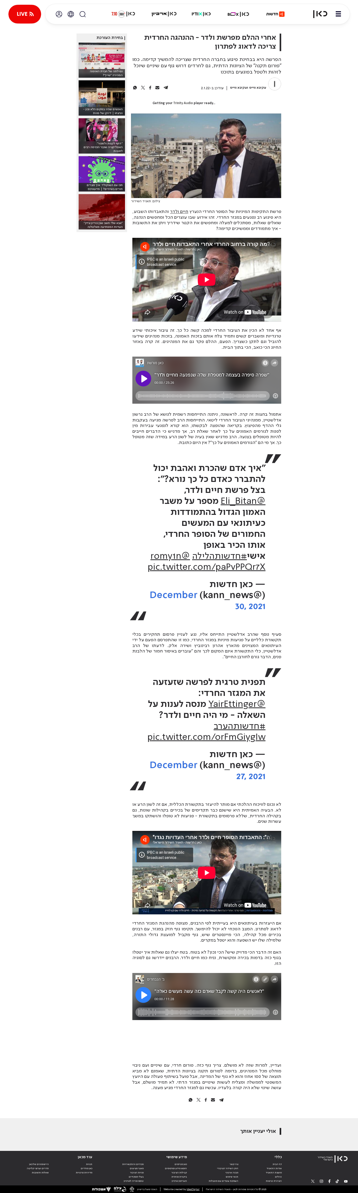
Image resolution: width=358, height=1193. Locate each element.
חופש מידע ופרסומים (176, 1168)
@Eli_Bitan (243, 501)
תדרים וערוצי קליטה (38, 1168)
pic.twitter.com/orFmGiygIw (206, 737)
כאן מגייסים (181, 1164)
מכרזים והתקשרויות (133, 1164)
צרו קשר (234, 1164)
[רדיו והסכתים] (201, 14)
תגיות (89, 1164)
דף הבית (277, 1164)
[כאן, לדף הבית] (317, 14)
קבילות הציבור (179, 1172)
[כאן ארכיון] (164, 14)
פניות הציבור (137, 1172)
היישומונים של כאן (39, 1164)
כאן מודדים (86, 1168)
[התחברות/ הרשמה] (59, 14)
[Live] (24, 14)
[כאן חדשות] (275, 14)
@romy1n (170, 556)
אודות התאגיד (274, 1168)
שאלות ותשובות (40, 1172)
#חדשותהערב (239, 726)
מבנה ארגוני (231, 1172)
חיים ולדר (179, 211)
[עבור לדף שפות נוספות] (71, 14)
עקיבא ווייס (257, 87)
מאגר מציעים (137, 1168)
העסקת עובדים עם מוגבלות (223, 1181)
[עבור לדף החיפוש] (82, 14)
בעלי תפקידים (136, 1176)
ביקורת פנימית (179, 1176)
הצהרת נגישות (274, 1181)
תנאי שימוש (232, 1176)
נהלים (278, 1176)
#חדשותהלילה (219, 556)
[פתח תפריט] (338, 14)
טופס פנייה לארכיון (134, 1181)
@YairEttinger (236, 704)
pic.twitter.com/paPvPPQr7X (206, 567)
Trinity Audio (183, 103)
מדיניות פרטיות (84, 1172)
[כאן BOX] (238, 14)
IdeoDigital (193, 1189)
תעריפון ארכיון (179, 1180)
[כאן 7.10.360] (123, 14)
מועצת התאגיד (274, 1172)
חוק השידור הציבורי (227, 1168)
